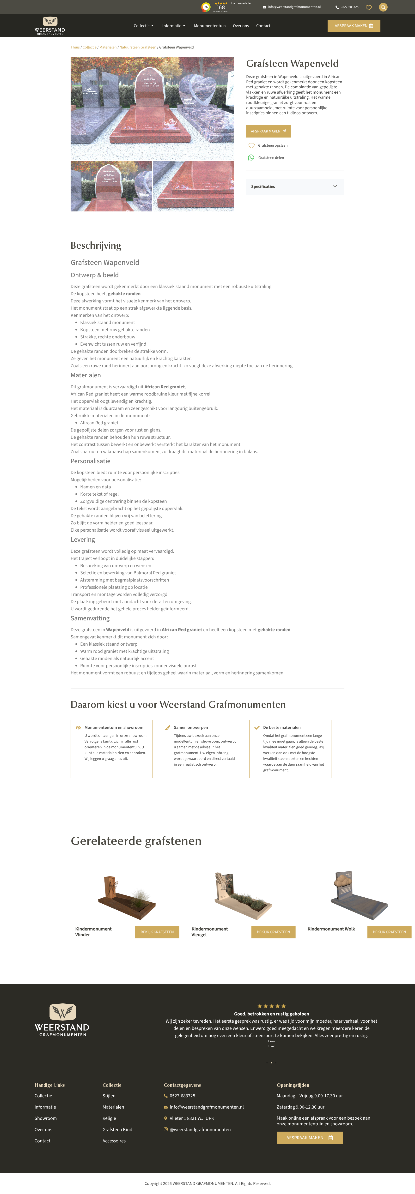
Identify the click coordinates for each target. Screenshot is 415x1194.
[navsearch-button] (383, 7)
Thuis (75, 47)
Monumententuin (210, 26)
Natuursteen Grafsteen (138, 47)
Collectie (142, 26)
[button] (267, 1062)
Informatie (171, 26)
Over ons (241, 26)
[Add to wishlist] (251, 145)
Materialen (108, 47)
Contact (263, 26)
